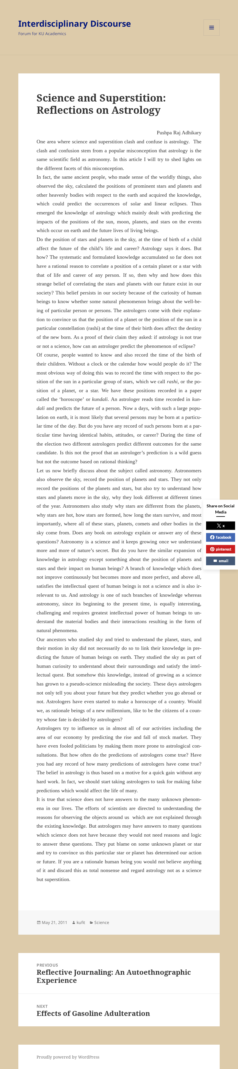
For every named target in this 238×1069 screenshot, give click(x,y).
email (223, 560)
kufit (81, 922)
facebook (223, 537)
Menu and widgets (212, 35)
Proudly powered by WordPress (68, 1057)
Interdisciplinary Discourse (74, 23)
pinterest (223, 549)
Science (101, 922)
